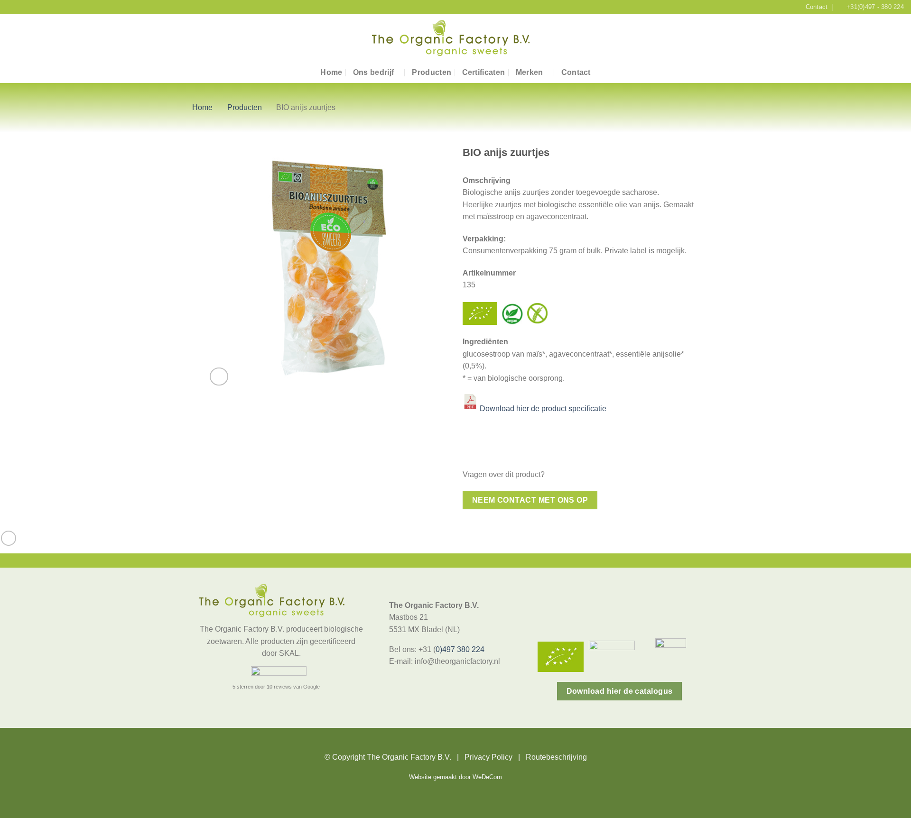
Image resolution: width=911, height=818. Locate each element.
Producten (431, 72)
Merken (529, 72)
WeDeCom (487, 777)
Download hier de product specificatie (543, 409)
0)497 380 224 (460, 649)
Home (331, 72)
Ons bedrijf (373, 72)
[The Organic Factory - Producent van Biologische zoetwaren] (455, 38)
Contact (576, 72)
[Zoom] (219, 377)
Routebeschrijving (556, 757)
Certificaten (483, 72)
